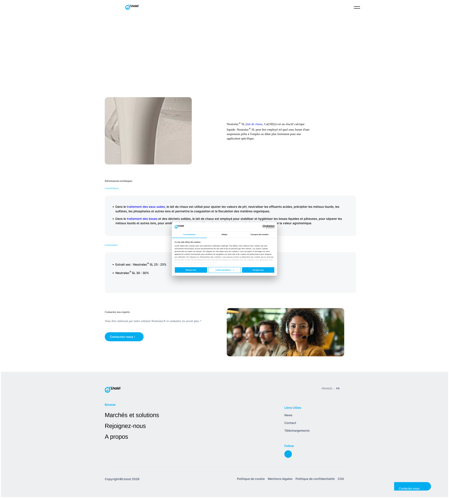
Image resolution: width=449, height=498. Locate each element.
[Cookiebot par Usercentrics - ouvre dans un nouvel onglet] (264, 227)
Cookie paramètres (223, 270)
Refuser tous (191, 270)
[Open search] (347, 7)
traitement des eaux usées (146, 206)
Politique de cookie (251, 479)
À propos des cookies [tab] (260, 234)
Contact (290, 423)
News (288, 415)
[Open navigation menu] (357, 7)
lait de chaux (255, 124)
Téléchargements (297, 430)
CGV (341, 479)
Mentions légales (280, 479)
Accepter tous (258, 270)
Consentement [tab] (189, 234)
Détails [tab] (224, 234)
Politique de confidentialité (315, 479)
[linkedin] (288, 454)
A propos (116, 436)
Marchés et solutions (132, 415)
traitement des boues (142, 219)
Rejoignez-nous (125, 426)
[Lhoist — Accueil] (132, 7)
